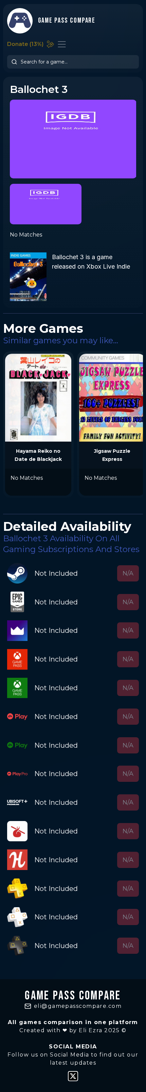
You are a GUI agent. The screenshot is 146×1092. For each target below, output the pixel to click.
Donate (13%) (25, 44)
